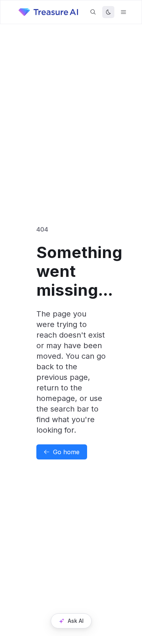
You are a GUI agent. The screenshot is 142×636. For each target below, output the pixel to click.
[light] (108, 12)
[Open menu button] (123, 12)
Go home (66, 452)
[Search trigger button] (93, 12)
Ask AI (76, 621)
